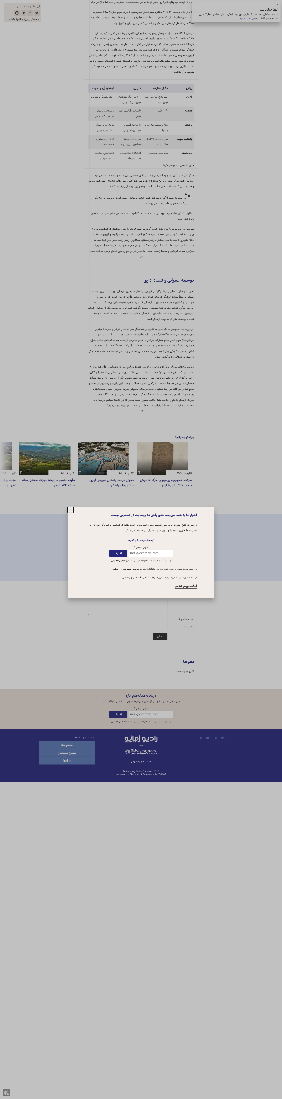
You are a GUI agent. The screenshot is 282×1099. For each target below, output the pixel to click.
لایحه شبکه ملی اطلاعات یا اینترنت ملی (139, 577)
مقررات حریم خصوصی (121, 560)
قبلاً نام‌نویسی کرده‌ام (186, 586)
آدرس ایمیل (141, 547)
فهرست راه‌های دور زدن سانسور (125, 569)
